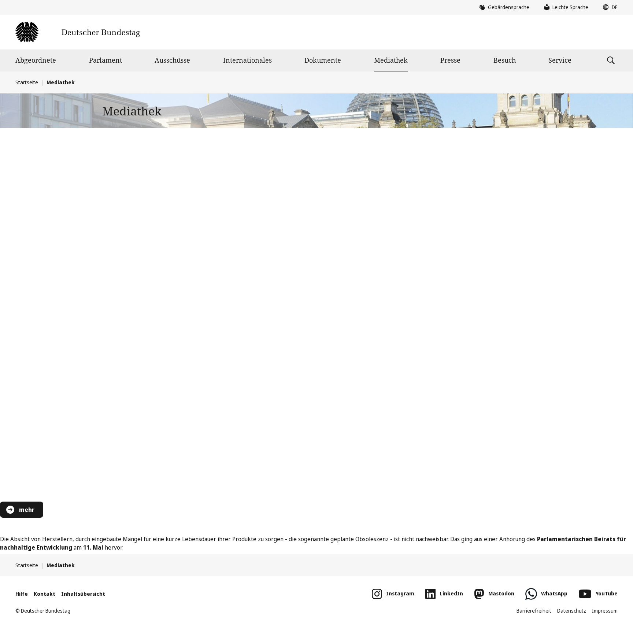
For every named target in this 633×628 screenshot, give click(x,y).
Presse (450, 60)
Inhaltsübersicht (83, 593)
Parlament (105, 60)
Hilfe (21, 593)
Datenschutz (571, 610)
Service (559, 60)
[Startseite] (77, 32)
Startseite (26, 82)
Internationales (247, 60)
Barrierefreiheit (534, 610)
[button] (608, 7)
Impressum (605, 610)
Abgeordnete (35, 60)
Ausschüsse (172, 60)
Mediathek (391, 60)
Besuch (504, 60)
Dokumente (322, 60)
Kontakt (44, 593)
